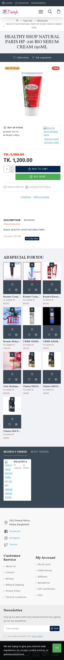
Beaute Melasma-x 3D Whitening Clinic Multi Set (12, 341)
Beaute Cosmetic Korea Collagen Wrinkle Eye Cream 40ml (12, 297)
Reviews (29, 220)
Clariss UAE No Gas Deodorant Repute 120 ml (12, 431)
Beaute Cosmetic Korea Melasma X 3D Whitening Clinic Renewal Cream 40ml (32, 297)
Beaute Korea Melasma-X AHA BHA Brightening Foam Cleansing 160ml (52, 297)
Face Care (27, 20)
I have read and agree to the (25, 636)
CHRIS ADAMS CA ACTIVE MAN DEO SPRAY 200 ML (52, 341)
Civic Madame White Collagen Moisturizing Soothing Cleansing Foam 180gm (12, 386)
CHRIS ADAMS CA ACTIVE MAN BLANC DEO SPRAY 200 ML (32, 341)
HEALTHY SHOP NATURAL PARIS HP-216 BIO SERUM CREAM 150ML (22, 462)
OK (57, 647)
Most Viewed (40, 452)
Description (12, 220)
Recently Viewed (15, 452)
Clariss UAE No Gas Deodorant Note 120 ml (52, 386)
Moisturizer (42, 20)
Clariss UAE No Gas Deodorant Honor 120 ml (32, 386)
